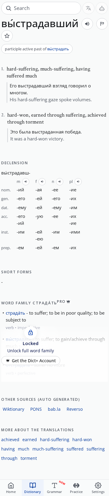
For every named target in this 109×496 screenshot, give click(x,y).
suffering (96, 449)
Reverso (75, 409)
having (8, 449)
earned (29, 439)
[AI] (102, 8)
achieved (10, 439)
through (9, 458)
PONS (36, 409)
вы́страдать (58, 49)
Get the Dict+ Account (34, 360)
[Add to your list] (7, 36)
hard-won (82, 439)
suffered (75, 449)
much (23, 449)
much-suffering (48, 449)
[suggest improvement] (102, 24)
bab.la (54, 409)
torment (29, 458)
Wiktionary (13, 409)
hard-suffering (54, 439)
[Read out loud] (87, 24)
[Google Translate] (88, 8)
